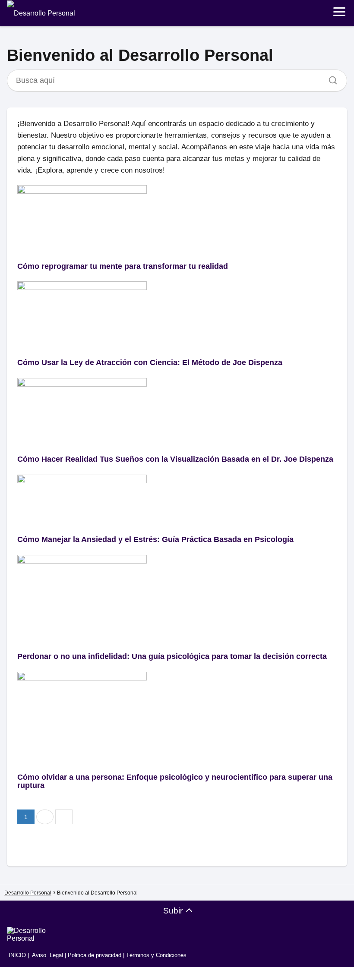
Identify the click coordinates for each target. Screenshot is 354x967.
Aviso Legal (47, 955)
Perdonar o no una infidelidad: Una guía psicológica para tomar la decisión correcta (172, 656)
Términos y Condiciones (156, 955)
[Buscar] (329, 78)
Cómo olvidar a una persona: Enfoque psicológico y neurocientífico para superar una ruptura (174, 781)
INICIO (16, 955)
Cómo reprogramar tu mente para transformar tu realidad (122, 266)
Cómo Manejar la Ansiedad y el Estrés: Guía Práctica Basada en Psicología (155, 539)
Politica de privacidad (94, 955)
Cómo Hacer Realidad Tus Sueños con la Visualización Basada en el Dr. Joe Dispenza (175, 459)
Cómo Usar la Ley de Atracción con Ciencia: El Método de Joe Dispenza (149, 362)
